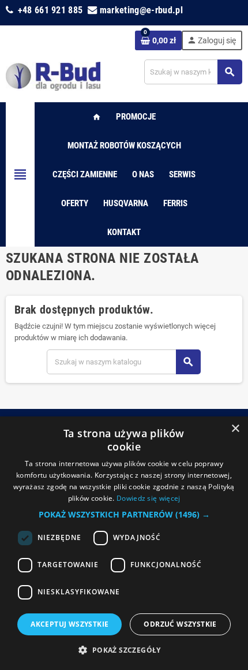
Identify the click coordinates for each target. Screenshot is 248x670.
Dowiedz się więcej (148, 498)
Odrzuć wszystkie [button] (180, 624)
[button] (124, 514)
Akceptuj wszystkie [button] (69, 624)
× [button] (235, 429)
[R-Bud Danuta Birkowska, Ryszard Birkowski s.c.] (53, 75)
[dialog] (124, 543)
